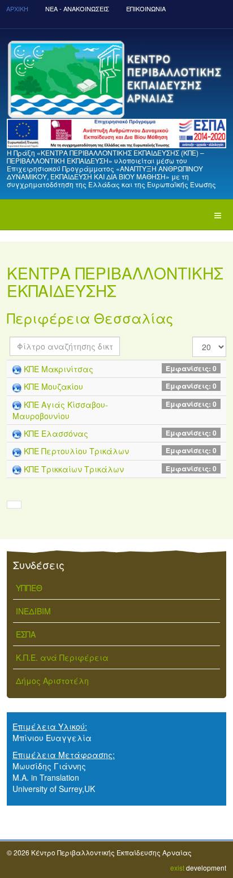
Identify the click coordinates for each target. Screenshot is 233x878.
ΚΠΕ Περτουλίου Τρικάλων (76, 451)
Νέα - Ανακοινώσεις (77, 8)
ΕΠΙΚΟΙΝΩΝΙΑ (146, 8)
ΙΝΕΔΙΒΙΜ (33, 611)
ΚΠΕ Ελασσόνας (56, 433)
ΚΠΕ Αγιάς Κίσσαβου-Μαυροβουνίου (60, 410)
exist (177, 867)
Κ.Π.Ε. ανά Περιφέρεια (62, 657)
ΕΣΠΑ (26, 634)
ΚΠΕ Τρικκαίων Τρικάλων (74, 469)
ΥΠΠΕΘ (29, 587)
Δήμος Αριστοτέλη (52, 680)
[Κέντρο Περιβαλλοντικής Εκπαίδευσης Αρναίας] (116, 79)
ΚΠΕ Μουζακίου (53, 386)
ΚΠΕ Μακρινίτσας (58, 369)
